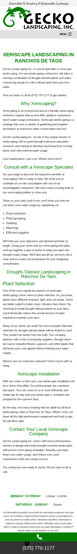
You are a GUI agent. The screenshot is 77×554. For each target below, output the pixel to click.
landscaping (66, 110)
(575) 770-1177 (38, 548)
